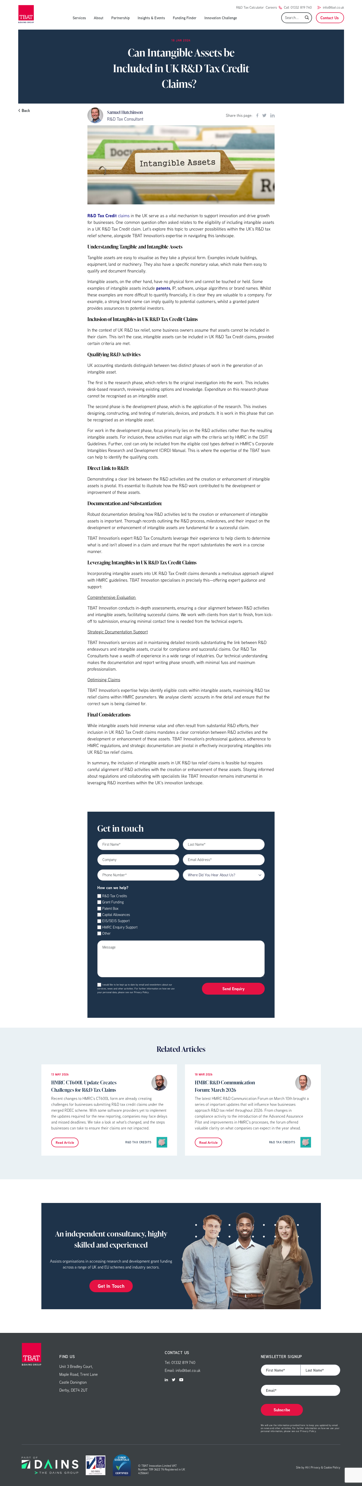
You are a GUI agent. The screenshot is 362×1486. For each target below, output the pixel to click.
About (98, 17)
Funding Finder (185, 17)
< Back (24, 110)
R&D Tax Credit (102, 216)
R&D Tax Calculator (250, 7)
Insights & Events (151, 17)
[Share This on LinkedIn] (272, 115)
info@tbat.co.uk (333, 7)
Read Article (65, 1142)
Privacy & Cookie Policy (325, 1467)
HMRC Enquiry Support (119, 927)
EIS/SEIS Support (116, 920)
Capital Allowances (116, 914)
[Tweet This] (264, 115)
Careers (271, 7)
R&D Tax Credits (114, 896)
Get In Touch (111, 1286)
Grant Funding (113, 902)
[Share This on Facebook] (257, 115)
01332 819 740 (301, 7)
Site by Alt (302, 1467)
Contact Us (329, 17)
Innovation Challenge (220, 17)
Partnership (120, 17)
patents (163, 288)
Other (106, 933)
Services (79, 17)
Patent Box (110, 908)
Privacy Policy (141, 992)
